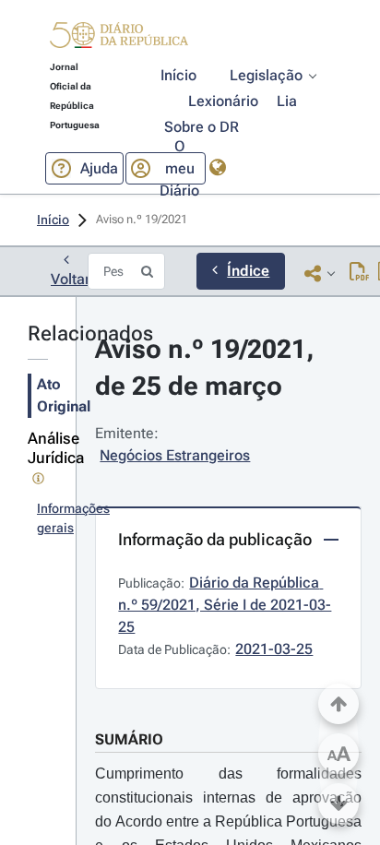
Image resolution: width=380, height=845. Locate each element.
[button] (119, 38)
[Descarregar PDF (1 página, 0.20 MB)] (359, 273)
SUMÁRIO (129, 739)
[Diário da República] (119, 39)
